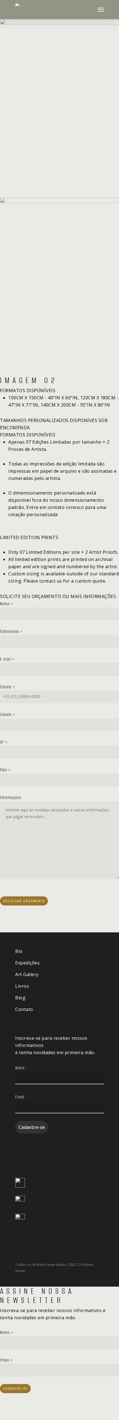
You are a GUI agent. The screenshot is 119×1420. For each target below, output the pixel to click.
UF (4, 742)
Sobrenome (11, 631)
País (5, 770)
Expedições (27, 963)
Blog (20, 998)
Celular (7, 687)
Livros (22, 986)
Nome (6, 604)
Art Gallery (27, 974)
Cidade (7, 714)
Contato (24, 1009)
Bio (19, 951)
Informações (10, 797)
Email (21, 1097)
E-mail (7, 659)
